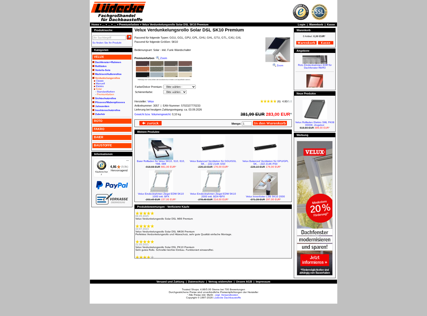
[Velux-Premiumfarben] (163, 79)
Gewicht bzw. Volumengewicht (152, 114)
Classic (100, 80)
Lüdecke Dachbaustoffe (227, 297)
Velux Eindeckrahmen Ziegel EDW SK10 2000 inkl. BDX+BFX (213, 195)
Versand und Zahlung (170, 281)
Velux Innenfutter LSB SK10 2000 (265, 196)
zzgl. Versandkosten (226, 294)
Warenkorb (316, 24)
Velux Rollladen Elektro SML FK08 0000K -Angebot (314, 123)
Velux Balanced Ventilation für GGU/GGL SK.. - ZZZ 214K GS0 (213, 162)
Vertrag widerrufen (220, 281)
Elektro (100, 86)
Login (301, 24)
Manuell (100, 83)
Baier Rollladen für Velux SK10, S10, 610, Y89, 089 (161, 162)
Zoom (279, 65)
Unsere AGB (244, 281)
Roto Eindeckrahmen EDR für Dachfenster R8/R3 (315, 64)
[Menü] (127, 162)
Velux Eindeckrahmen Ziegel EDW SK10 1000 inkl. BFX (161, 195)
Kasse (331, 24)
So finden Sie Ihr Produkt (106, 42)
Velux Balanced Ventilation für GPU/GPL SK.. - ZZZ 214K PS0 (265, 162)
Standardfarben (106, 91)
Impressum (263, 281)
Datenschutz (196, 281)
